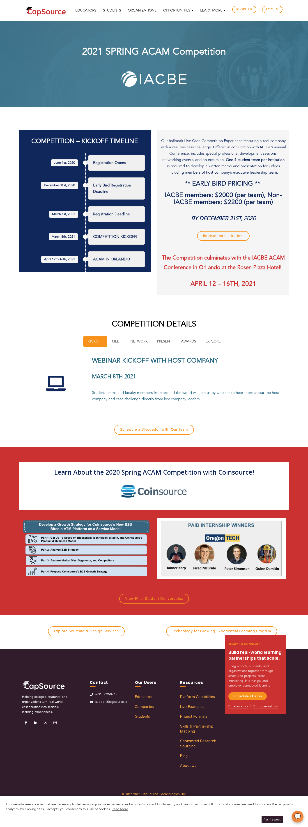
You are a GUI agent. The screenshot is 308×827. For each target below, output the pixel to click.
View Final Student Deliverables (154, 598)
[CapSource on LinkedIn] (35, 722)
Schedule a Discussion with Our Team (154, 429)
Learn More (211, 10)
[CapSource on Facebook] (26, 722)
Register (244, 9)
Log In (272, 9)
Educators (143, 696)
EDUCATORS (85, 10)
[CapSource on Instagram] (55, 722)
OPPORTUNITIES (177, 10)
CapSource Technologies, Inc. (163, 794)
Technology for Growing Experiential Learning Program (221, 631)
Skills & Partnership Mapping (196, 728)
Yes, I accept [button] (272, 820)
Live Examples (192, 706)
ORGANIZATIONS (142, 10)
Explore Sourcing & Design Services (86, 631)
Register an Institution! (223, 235)
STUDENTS (112, 10)
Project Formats (193, 716)
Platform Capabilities (197, 696)
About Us (188, 765)
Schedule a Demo (247, 696)
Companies (144, 706)
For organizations (265, 706)
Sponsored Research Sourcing (198, 743)
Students (142, 716)
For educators (238, 706)
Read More (120, 809)
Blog (184, 755)
